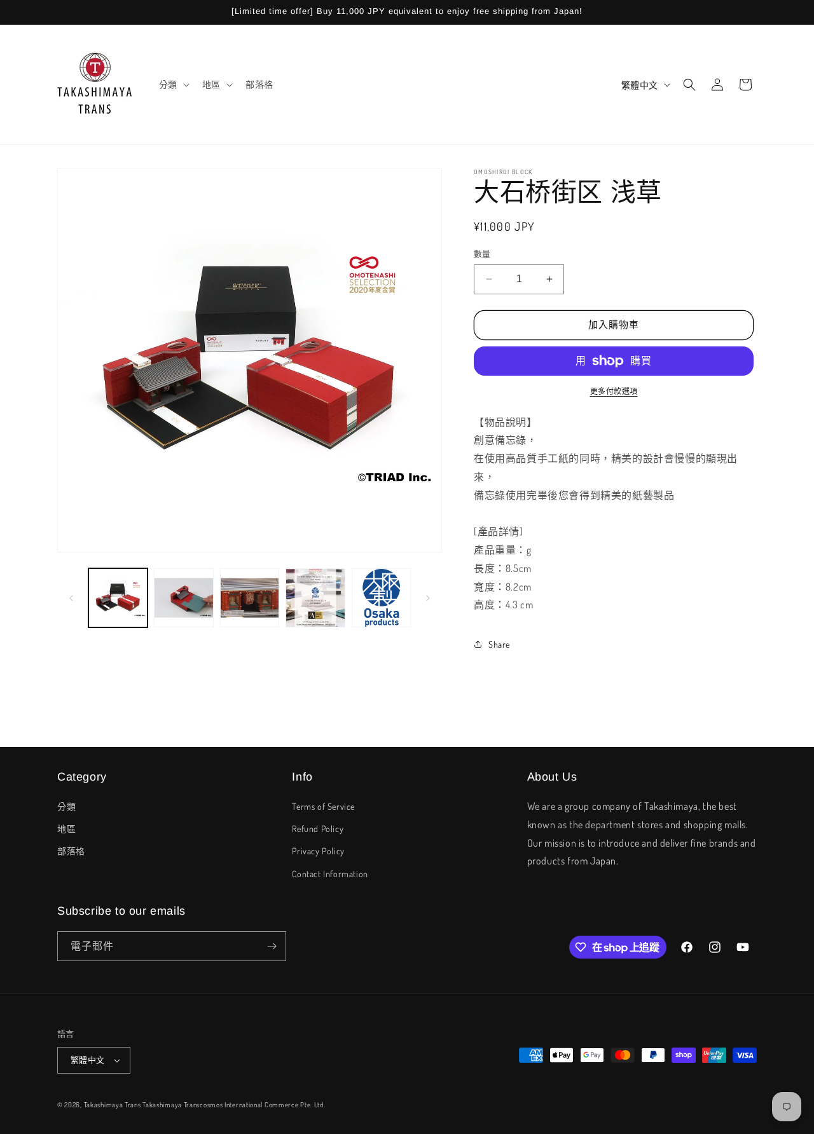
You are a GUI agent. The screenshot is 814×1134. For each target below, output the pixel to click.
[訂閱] (272, 946)
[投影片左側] (71, 598)
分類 (66, 806)
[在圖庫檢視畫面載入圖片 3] (249, 597)
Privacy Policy (318, 850)
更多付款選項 (614, 391)
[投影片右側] (428, 598)
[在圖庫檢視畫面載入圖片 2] (183, 597)
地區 (66, 828)
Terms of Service (323, 806)
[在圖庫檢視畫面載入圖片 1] (118, 597)
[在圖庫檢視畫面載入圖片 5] (381, 597)
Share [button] (499, 644)
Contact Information (330, 873)
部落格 (71, 850)
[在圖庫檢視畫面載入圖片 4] (315, 597)
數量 (482, 254)
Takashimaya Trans (112, 1104)
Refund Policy (317, 828)
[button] (173, 84)
